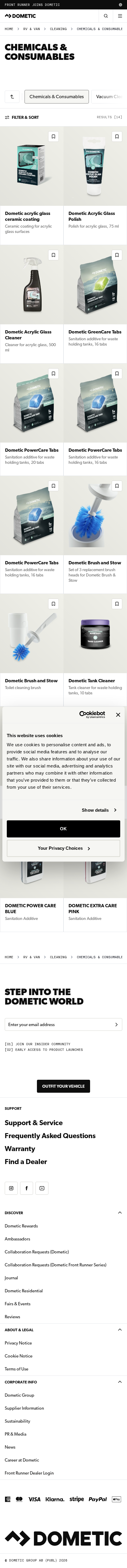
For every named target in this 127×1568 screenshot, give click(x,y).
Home (9, 29)
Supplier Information (24, 1408)
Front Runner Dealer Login (29, 1473)
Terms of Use (16, 1369)
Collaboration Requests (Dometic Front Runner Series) (55, 1265)
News (29, 1447)
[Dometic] (20, 16)
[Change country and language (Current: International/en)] (120, 4)
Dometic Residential (42, 1290)
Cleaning (58, 29)
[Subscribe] (116, 1024)
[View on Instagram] (11, 1188)
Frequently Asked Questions (50, 1136)
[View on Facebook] (26, 1188)
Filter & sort (25, 117)
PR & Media (34, 1434)
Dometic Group (38, 1395)
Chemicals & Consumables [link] (101, 29)
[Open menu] (120, 15)
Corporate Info (21, 1382)
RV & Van (31, 29)
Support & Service (34, 1123)
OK (63, 828)
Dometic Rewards (21, 1226)
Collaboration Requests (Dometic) (37, 1252)
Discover (14, 1213)
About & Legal (19, 1330)
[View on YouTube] (41, 1188)
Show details (95, 810)
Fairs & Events (17, 1303)
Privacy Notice (18, 1343)
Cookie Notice (18, 1356)
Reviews (12, 1316)
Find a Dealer (26, 1162)
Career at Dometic (40, 1460)
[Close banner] (118, 715)
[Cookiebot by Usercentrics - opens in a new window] (80, 715)
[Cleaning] (12, 97)
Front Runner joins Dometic (32, 4)
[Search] (106, 15)
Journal (11, 1278)
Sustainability (17, 1421)
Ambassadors (17, 1239)
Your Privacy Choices (60, 848)
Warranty (20, 1149)
